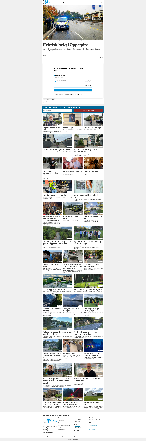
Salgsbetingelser (93, 429)
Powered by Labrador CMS (73, 439)
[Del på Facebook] (100, 58)
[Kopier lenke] (102, 58)
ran (45, 99)
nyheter (52, 99)
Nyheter (64, 2)
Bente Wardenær (93, 425)
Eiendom (85, 2)
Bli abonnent (91, 2)
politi (48, 99)
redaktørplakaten (47, 432)
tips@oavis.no (77, 426)
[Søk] (102, 2)
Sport (69, 2)
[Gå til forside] (46, 2)
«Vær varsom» (52, 434)
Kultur (74, 2)
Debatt (79, 2)
